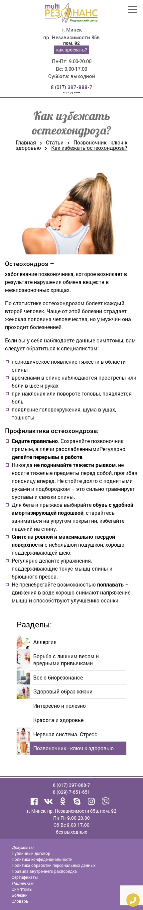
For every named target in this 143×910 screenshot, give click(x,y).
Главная (26, 142)
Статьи (55, 142)
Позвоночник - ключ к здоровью (73, 748)
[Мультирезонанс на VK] (49, 801)
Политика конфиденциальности (42, 859)
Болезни (20, 895)
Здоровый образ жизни (62, 691)
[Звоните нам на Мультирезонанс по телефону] (106, 801)
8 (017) (71, 87)
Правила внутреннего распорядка (44, 871)
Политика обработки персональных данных (53, 865)
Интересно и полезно (59, 705)
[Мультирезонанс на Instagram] (91, 801)
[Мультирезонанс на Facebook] (34, 801)
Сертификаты (25, 877)
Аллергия (45, 641)
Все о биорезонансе (58, 677)
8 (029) (71, 792)
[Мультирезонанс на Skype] (77, 801)
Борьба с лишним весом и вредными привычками (66, 660)
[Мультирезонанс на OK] (63, 801)
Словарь (20, 901)
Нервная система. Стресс (65, 734)
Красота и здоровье (58, 719)
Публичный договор (31, 853)
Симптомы (22, 889)
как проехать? (71, 49)
